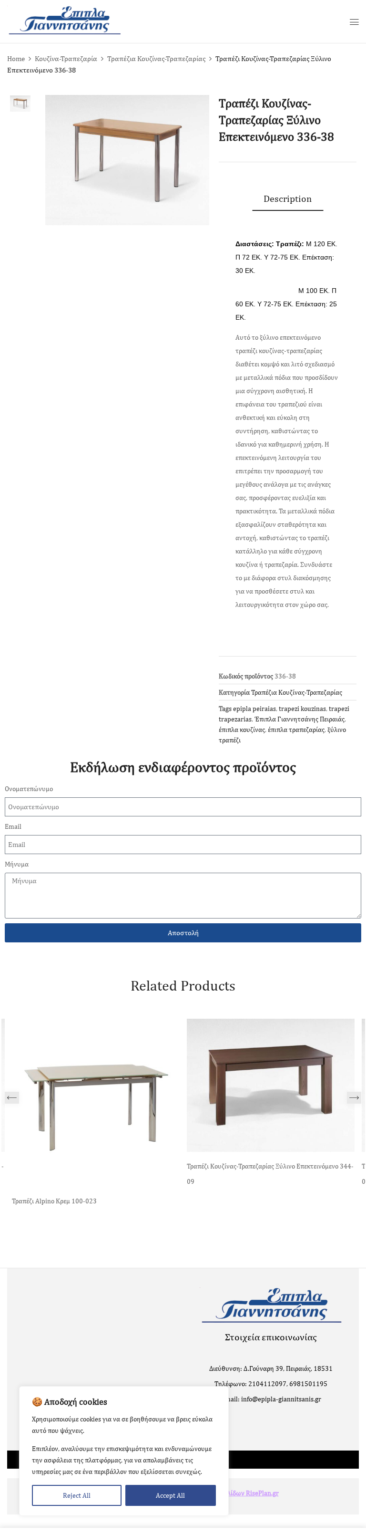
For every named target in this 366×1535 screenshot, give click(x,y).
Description (288, 198)
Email (13, 826)
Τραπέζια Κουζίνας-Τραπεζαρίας (156, 58)
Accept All (170, 1495)
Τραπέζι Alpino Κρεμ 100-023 (54, 1201)
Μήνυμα (17, 864)
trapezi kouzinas (302, 708)
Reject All (77, 1495)
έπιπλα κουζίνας (242, 729)
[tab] (287, 198)
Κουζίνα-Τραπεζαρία (66, 58)
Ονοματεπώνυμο (29, 789)
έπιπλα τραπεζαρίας (296, 729)
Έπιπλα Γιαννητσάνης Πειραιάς (299, 719)
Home (16, 58)
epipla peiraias (254, 708)
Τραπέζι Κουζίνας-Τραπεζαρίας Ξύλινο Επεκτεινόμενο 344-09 (270, 1173)
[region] (124, 1451)
